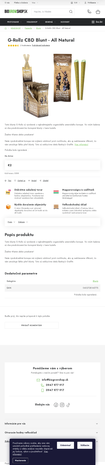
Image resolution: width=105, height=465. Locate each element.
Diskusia (21, 222)
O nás (7, 2)
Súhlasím (85, 445)
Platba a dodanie (21, 2)
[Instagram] (62, 405)
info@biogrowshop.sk (55, 380)
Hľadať (71, 11)
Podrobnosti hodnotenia (41, 45)
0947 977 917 (90, 11)
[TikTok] (68, 405)
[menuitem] (14, 22)
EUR (76, 2)
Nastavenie (20, 460)
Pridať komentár (31, 325)
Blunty (95, 281)
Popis (10, 222)
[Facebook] (56, 405)
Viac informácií (81, 144)
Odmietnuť (65, 445)
